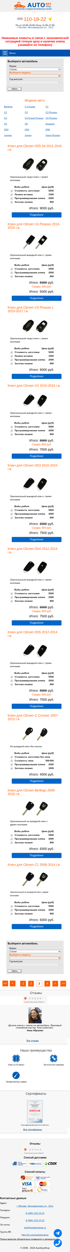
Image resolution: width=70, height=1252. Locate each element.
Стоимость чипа (24, 760)
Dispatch (50, 124)
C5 (5, 124)
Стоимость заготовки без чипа (32, 757)
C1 (47, 106)
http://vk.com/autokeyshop (35, 1234)
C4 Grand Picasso (34, 118)
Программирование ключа (30, 198)
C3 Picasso (51, 112)
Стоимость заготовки (27, 190)
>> (63, 983)
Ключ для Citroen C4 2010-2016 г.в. (34, 385)
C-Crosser (30, 106)
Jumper (8, 135)
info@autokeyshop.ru (35, 1227)
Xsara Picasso (53, 135)
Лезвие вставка (24, 194)
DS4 (27, 129)
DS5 (48, 129)
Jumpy (28, 135)
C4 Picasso (51, 118)
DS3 (6, 129)
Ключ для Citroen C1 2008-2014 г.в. (34, 864)
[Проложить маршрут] (50, 19)
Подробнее (36, 214)
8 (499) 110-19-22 (35, 1213)
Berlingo (8, 106)
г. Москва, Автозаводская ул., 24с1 (35, 27)
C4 (5, 118)
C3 (26, 112)
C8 (26, 124)
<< (5, 983)
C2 (5, 112)
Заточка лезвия (24, 202)
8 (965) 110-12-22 (35, 1220)
